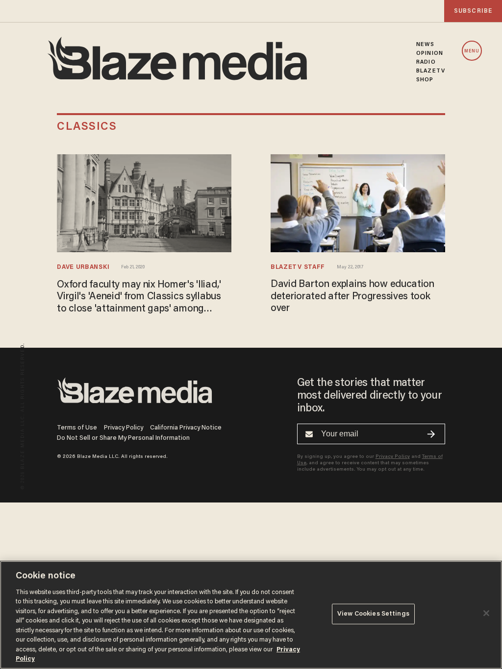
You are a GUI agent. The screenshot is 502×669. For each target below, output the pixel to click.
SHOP (424, 80)
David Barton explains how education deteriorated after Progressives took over (352, 296)
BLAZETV (430, 71)
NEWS (425, 45)
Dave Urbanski (83, 267)
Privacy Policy (123, 428)
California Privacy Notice (186, 428)
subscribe (473, 11)
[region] (251, 615)
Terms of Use (77, 428)
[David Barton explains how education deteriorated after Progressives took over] (358, 203)
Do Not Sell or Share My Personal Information (123, 438)
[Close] (486, 613)
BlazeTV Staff (298, 267)
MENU (471, 51)
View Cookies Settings (373, 614)
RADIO (426, 62)
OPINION (429, 53)
